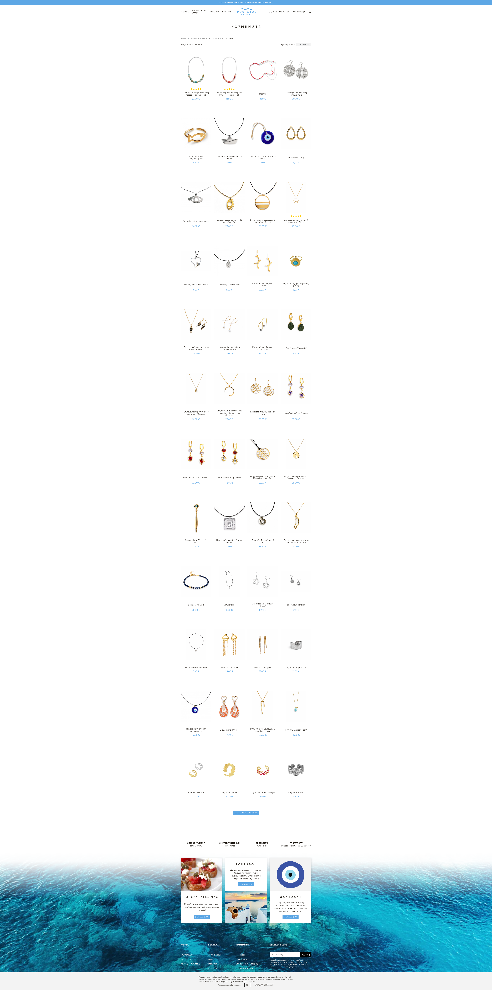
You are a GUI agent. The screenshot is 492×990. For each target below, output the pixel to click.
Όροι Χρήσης (242, 959)
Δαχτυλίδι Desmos (196, 792)
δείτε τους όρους (265, 2)
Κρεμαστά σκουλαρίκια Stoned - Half (262, 348)
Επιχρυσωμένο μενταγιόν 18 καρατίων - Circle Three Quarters (229, 413)
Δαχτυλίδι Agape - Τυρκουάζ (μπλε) (296, 284)
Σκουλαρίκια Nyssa (262, 667)
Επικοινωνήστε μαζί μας (247, 964)
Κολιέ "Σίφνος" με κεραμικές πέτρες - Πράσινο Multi (196, 94)
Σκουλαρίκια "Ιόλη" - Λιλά (296, 413)
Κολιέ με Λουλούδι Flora (196, 667)
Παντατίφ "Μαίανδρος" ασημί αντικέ (229, 541)
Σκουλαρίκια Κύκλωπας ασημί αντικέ (296, 94)
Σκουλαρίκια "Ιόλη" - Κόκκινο (196, 477)
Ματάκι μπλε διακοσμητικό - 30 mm (262, 157)
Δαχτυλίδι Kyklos (296, 792)
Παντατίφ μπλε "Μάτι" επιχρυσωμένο (196, 730)
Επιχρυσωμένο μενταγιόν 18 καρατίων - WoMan (296, 477)
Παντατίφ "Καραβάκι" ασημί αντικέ (229, 157)
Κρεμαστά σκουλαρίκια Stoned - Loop (229, 348)
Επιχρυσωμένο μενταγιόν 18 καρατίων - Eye (229, 221)
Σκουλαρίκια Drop (296, 157)
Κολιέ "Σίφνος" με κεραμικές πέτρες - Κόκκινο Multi (229, 94)
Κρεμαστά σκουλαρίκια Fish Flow (262, 413)
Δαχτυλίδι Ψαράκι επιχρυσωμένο (196, 157)
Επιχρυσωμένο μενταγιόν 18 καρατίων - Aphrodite (296, 541)
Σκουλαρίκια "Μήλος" (229, 730)
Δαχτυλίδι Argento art (296, 667)
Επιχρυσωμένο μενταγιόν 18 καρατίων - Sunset (262, 221)
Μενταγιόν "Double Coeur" (196, 285)
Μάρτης (262, 94)
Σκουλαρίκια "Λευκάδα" (295, 348)
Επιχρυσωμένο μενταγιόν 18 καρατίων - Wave (296, 221)
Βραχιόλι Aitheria (196, 605)
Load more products (246, 813)
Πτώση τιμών (186, 955)
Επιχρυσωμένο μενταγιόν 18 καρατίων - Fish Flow (262, 477)
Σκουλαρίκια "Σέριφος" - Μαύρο (196, 541)
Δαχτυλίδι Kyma (229, 792)
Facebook (212, 968)
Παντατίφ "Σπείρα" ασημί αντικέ (263, 541)
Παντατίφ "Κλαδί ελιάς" (229, 285)
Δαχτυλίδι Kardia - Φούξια (263, 792)
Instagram (213, 964)
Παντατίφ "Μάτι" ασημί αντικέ (196, 221)
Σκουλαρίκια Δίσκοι (296, 605)
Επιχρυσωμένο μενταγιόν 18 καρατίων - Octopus (196, 413)
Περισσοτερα (201, 917)
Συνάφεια (303, 45)
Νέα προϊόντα (187, 959)
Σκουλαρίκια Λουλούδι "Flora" (262, 605)
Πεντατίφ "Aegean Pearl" (296, 730)
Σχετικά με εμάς (215, 955)
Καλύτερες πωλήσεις (190, 964)
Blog (210, 959)
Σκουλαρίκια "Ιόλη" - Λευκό (229, 477)
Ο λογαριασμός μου (281, 12)
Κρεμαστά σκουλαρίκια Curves (262, 284)
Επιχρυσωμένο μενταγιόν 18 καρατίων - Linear (262, 730)
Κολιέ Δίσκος (229, 605)
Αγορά (196, 105)
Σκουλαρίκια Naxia (229, 667)
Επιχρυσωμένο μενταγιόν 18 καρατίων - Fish (196, 348)
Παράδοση (240, 955)
